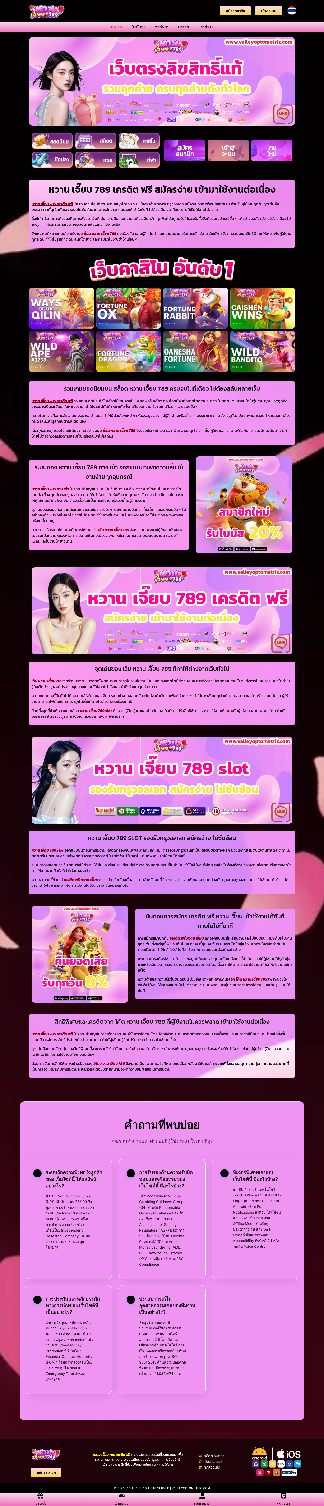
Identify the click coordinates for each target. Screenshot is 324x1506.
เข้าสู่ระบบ (207, 27)
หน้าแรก (116, 27)
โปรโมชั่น (138, 27)
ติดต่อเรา (162, 27)
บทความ (184, 27)
